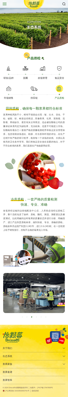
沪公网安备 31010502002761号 (17, 391)
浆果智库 (7, 380)
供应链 (34, 98)
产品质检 (59, 98)
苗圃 (25, 78)
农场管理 (42, 78)
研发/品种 (8, 78)
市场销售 (8, 98)
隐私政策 (35, 391)
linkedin (63, 339)
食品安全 (59, 78)
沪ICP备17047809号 (45, 388)
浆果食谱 (7, 372)
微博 (49, 339)
